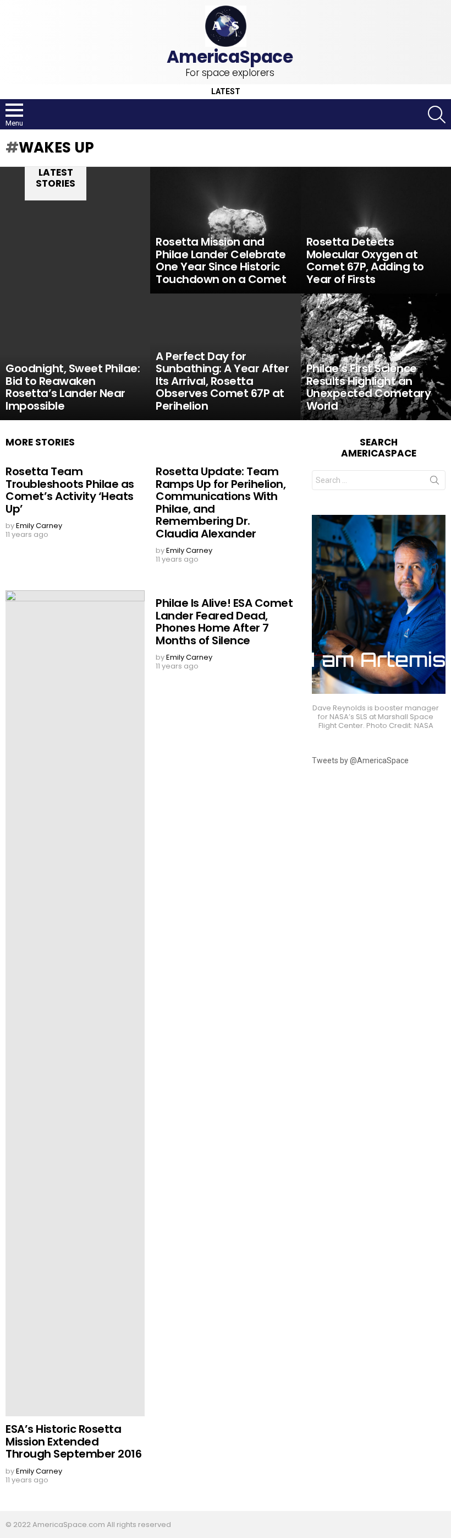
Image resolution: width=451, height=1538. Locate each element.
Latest (225, 92)
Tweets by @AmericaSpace (360, 760)
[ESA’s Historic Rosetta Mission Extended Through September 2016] (75, 1003)
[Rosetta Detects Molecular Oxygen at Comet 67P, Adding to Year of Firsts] (376, 230)
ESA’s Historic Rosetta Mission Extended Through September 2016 (73, 1441)
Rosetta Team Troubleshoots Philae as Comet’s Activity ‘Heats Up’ (70, 490)
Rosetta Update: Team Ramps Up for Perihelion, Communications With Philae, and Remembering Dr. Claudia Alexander (220, 502)
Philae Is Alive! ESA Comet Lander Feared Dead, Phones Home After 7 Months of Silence (224, 621)
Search (435, 482)
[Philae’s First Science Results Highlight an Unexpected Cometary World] (376, 357)
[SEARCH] (437, 114)
